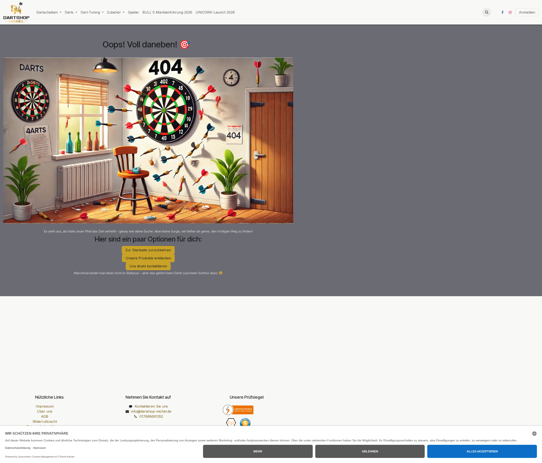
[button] (486, 12)
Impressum (45, 406)
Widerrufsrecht (45, 421)
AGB (44, 416)
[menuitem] (49, 12)
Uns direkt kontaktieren (148, 266)
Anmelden (527, 12)
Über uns (44, 411)
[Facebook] (502, 12)
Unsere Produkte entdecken (148, 258)
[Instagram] (510, 12)
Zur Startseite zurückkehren (148, 250)
